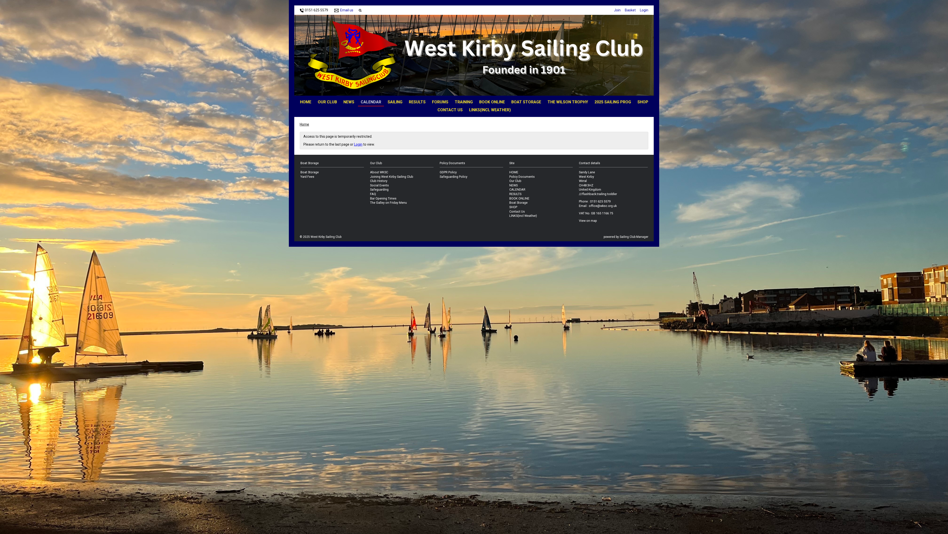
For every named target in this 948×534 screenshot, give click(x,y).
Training (464, 102)
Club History (378, 181)
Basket (630, 10)
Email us (346, 10)
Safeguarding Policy (453, 176)
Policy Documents (522, 176)
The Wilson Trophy (568, 102)
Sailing (395, 102)
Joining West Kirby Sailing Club (391, 176)
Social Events (379, 185)
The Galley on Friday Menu (388, 202)
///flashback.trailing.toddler (598, 194)
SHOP (642, 102)
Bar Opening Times (383, 198)
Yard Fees (307, 176)
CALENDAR (371, 102)
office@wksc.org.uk (603, 206)
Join (617, 10)
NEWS (348, 102)
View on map (588, 220)
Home (304, 124)
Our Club (327, 102)
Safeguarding (379, 189)
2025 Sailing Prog (612, 102)
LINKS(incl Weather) (490, 110)
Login (644, 10)
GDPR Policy (448, 172)
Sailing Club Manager (634, 237)
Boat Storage (526, 102)
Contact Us (450, 110)
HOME (305, 102)
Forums (440, 102)
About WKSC (379, 172)
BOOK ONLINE (492, 102)
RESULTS (417, 102)
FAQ (373, 194)
